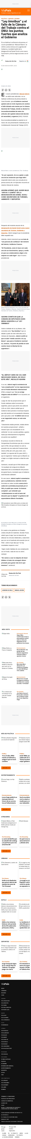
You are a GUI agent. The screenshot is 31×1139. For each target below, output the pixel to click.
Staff (2, 1105)
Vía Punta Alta (5, 1009)
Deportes (4, 1070)
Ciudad (4, 1135)
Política (4, 18)
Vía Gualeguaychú (6, 1048)
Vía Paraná (4, 1044)
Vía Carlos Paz (5, 1000)
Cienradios (11, 1135)
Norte (3, 1013)
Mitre (21, 1133)
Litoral (3, 1028)
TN (8, 1133)
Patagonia (4, 1051)
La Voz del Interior (7, 1137)
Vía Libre (3, 1087)
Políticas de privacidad (8, 1098)
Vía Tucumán (4, 1017)
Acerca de (4, 1103)
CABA (2, 995)
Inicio (2, 988)
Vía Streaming (5, 1082)
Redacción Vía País (10, 61)
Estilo (3, 1072)
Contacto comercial (7, 1100)
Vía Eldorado (5, 1032)
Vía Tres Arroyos (6, 1007)
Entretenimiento (6, 1068)
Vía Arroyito (4, 1003)
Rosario (3, 992)
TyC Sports (19, 1135)
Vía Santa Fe (4, 1039)
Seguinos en (22, 61)
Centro (3, 998)
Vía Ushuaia (4, 1054)
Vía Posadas (4, 1030)
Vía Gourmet (4, 1085)
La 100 (26, 1133)
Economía (4, 1063)
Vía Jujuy (4, 1015)
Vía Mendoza (4, 1025)
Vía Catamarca (5, 1019)
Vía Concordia (5, 1046)
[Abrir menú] (28, 10)
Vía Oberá (4, 1037)
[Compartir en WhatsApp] (6, 90)
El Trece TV (14, 1133)
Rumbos (3, 1089)
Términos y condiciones (8, 1096)
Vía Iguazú (4, 1035)
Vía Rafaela (4, 1041)
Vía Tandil (4, 1005)
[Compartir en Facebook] (2, 90)
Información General (7, 1065)
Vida (2, 1074)
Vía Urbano (4, 1080)
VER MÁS (5, 768)
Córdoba (3, 990)
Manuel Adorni (14, 18)
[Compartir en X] (9, 90)
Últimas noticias (6, 1059)
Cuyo (2, 1022)
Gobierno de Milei (7, 590)
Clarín (4, 1133)
